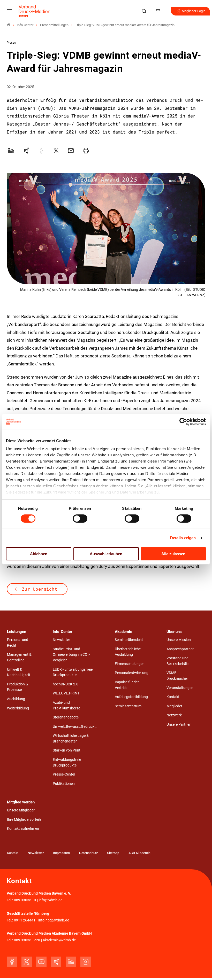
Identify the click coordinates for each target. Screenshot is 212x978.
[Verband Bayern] (8, 25)
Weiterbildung (18, 708)
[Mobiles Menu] (9, 11)
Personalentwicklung (131, 673)
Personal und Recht (17, 643)
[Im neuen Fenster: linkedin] (71, 962)
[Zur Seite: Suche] (144, 11)
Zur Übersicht (39, 589)
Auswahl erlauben (106, 554)
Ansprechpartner (180, 649)
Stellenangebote (66, 717)
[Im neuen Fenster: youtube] (41, 962)
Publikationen (64, 783)
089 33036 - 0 (25, 900)
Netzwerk (174, 715)
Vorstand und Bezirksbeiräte (177, 661)
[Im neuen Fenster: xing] (56, 962)
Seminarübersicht (129, 640)
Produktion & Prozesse (17, 687)
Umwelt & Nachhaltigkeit (18, 672)
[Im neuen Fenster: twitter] (26, 962)
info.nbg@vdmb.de (53, 920)
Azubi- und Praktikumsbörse (66, 705)
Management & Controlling (19, 657)
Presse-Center (64, 774)
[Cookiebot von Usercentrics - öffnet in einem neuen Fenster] (183, 421)
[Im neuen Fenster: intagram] (85, 962)
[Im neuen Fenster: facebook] (12, 962)
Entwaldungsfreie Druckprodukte (67, 762)
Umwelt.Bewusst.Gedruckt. (75, 726)
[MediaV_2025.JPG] (106, 228)
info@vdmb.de (50, 900)
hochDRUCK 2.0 (65, 684)
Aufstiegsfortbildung (131, 697)
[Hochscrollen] (201, 967)
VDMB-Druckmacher (177, 676)
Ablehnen (38, 554)
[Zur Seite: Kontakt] (158, 11)
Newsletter (61, 640)
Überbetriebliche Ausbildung (128, 652)
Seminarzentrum (128, 706)
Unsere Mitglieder (21, 810)
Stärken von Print (66, 750)
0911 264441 (24, 920)
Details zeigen (183, 538)
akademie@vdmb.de (59, 940)
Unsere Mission (178, 640)
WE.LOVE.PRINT (66, 693)
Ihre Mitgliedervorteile (24, 819)
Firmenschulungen (130, 664)
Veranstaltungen (179, 688)
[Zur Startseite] (34, 11)
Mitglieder (174, 706)
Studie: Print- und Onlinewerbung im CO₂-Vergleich (71, 654)
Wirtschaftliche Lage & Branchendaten (71, 738)
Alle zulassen (173, 554)
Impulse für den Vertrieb (127, 685)
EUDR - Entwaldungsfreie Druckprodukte (73, 672)
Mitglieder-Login (193, 11)
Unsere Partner (178, 724)
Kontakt (172, 697)
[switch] (80, 518)
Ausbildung (16, 699)
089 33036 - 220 (27, 940)
